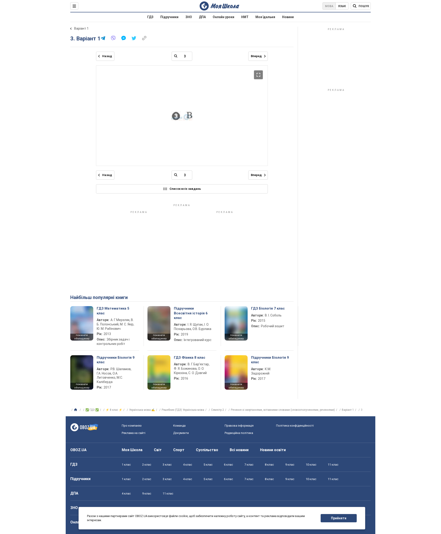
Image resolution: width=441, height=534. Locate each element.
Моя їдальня (265, 17)
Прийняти (338, 518)
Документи (181, 433)
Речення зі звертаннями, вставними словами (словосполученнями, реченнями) (283, 409)
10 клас (311, 464)
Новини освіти (273, 450)
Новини (288, 17)
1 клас (126, 464)
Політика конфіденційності (295, 425)
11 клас (333, 464)
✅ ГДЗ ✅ (92, 409)
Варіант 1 (81, 28)
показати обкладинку (81, 337)
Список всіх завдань (185, 188)
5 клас (208, 464)
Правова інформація (239, 425)
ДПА (202, 17)
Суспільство (207, 450)
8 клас (269, 464)
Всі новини (239, 450)
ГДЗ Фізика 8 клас (189, 357)
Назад (107, 56)
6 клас (228, 464)
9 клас (289, 464)
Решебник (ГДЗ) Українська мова (183, 409)
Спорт (178, 450)
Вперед (256, 56)
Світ (158, 450)
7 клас (248, 464)
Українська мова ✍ (142, 409)
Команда (179, 425)
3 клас (167, 464)
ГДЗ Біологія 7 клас (268, 308)
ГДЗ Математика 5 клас (113, 310)
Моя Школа (132, 450)
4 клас (187, 464)
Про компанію (132, 425)
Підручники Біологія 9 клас (116, 359)
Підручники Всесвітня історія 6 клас (191, 313)
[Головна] (76, 410)
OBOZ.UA (78, 450)
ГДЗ (150, 17)
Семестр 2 (217, 409)
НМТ (245, 17)
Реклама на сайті (133, 433)
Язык (342, 6)
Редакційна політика (239, 433)
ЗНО (188, 17)
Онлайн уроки (223, 17)
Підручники (169, 17)
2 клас (146, 464)
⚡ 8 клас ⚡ (114, 409)
